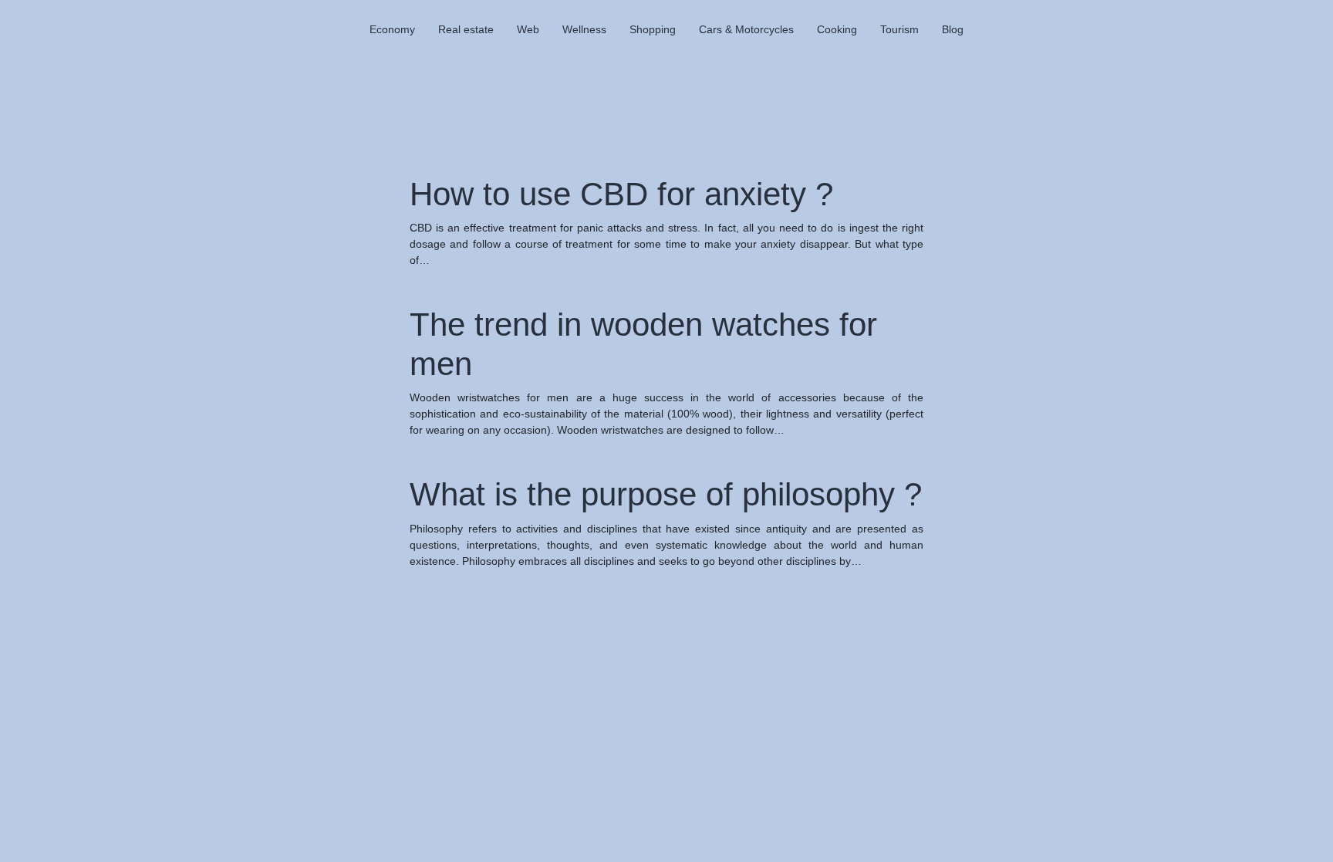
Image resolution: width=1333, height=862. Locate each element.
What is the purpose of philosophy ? (666, 494)
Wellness (584, 29)
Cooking (837, 29)
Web (528, 29)
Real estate (466, 29)
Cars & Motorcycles (746, 29)
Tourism (899, 29)
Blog (952, 29)
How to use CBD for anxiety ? (621, 194)
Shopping (652, 29)
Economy (392, 29)
